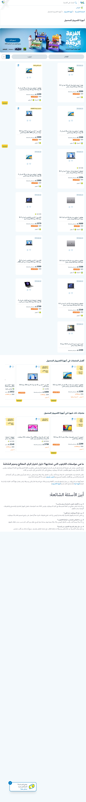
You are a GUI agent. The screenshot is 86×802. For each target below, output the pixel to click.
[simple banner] (82, 2)
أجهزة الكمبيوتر (68, 12)
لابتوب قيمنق (50, 477)
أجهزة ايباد (77, 484)
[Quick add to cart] (18, 65)
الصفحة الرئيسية (80, 12)
